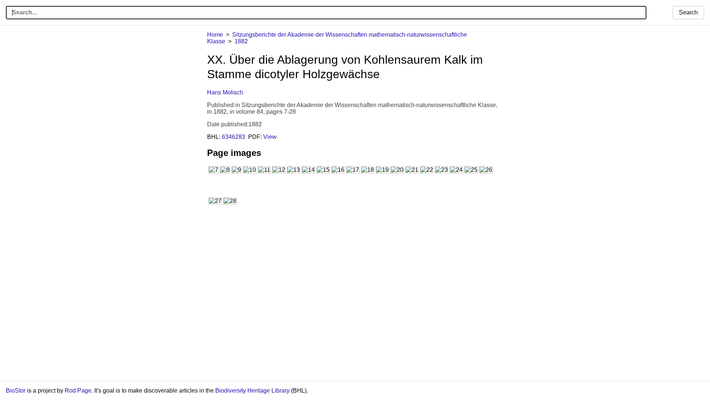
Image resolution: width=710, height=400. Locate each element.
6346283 (233, 137)
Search (688, 12)
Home (215, 34)
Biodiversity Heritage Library (252, 390)
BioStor (16, 390)
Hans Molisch (225, 92)
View (270, 137)
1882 (241, 41)
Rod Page (78, 390)
